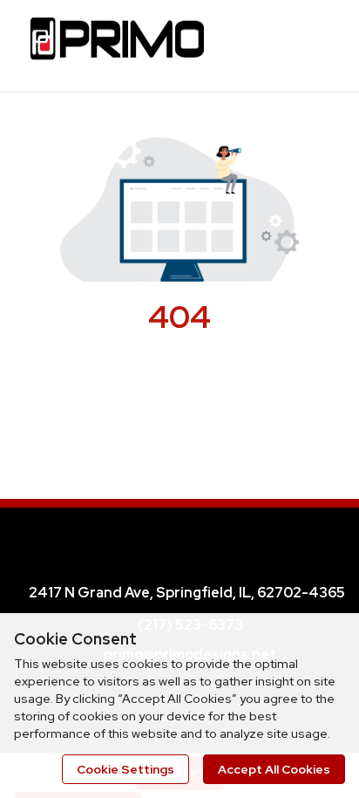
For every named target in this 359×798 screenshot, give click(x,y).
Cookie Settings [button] (125, 769)
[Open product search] (276, 44)
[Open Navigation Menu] (311, 44)
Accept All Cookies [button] (274, 769)
